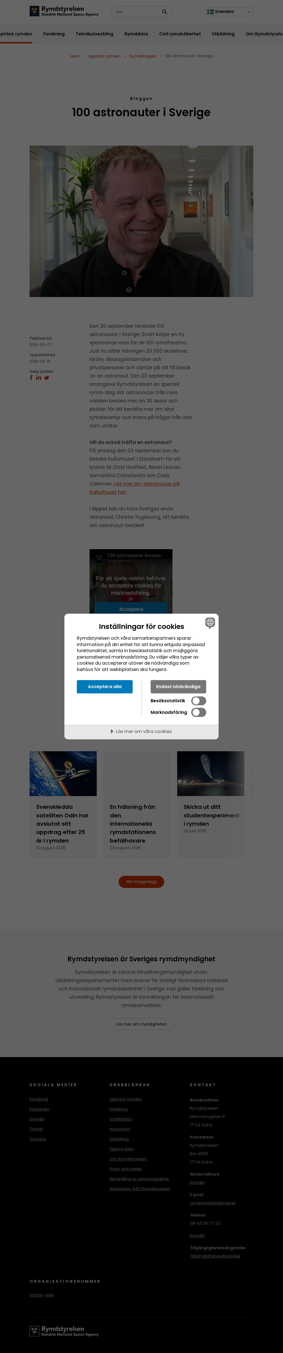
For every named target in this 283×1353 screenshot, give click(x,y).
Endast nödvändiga (178, 686)
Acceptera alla (105, 686)
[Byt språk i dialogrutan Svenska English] (209, 623)
